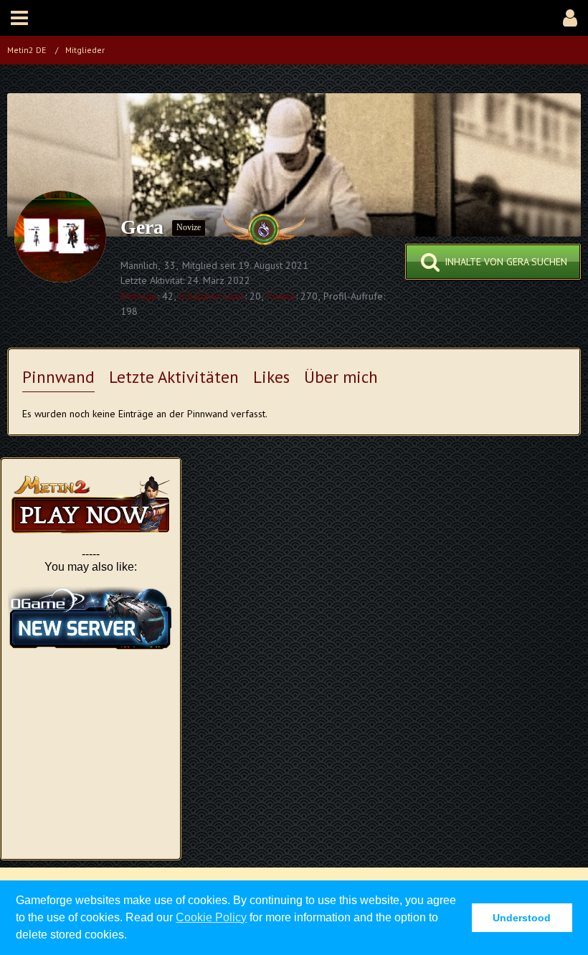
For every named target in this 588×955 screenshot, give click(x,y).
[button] (19, 17)
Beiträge (138, 296)
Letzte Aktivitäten (174, 376)
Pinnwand (58, 376)
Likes (271, 376)
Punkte (281, 296)
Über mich (341, 376)
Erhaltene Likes (212, 296)
